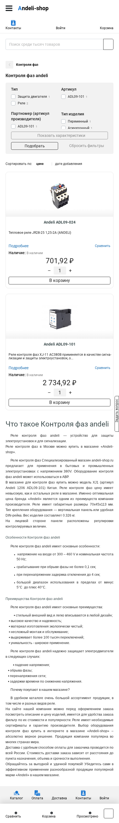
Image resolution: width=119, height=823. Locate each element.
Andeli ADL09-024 (60, 222)
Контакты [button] (13, 28)
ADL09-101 (77, 97)
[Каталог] (9, 8)
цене (39, 164)
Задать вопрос (117, 411)
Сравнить (13, 816)
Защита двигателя (34, 97)
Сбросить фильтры (86, 145)
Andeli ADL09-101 (60, 344)
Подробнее (19, 246)
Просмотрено (87, 816)
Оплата (37, 798)
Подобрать (35, 146)
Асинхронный (80, 128)
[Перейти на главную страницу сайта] (41, 8)
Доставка (59, 798)
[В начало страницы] (108, 813)
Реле (23, 103)
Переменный (79, 121)
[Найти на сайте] (108, 44)
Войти (60, 28)
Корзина (106, 28)
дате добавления (68, 164)
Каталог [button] (16, 798)
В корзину (59, 280)
